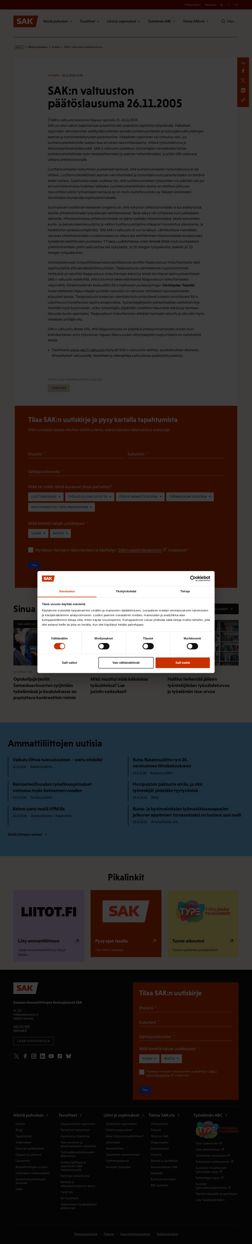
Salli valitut (69, 662)
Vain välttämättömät (126, 662)
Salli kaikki (182, 662)
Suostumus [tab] (67, 591)
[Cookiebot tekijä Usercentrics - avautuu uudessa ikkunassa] (193, 578)
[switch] (103, 646)
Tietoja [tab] (185, 591)
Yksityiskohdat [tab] (126, 591)
